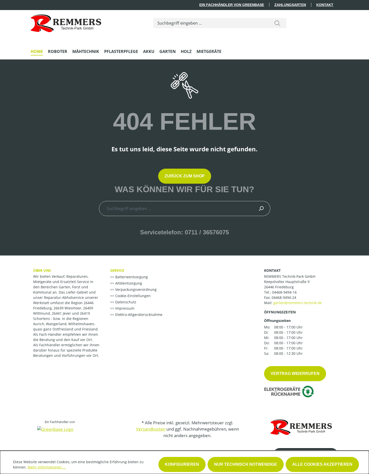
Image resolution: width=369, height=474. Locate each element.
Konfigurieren (182, 464)
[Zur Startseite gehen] (66, 22)
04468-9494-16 (284, 292)
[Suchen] (277, 23)
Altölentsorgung (128, 283)
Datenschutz (125, 302)
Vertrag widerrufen (295, 373)
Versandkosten (150, 429)
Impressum (124, 308)
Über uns (42, 270)
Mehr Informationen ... (47, 467)
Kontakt (324, 5)
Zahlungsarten (290, 5)
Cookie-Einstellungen (132, 295)
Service (117, 270)
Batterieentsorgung (131, 277)
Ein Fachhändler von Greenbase (231, 5)
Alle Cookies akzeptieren (322, 464)
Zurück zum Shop (185, 176)
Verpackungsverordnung (135, 289)
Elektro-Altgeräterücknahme (138, 314)
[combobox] (211, 23)
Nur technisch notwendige (245, 464)
